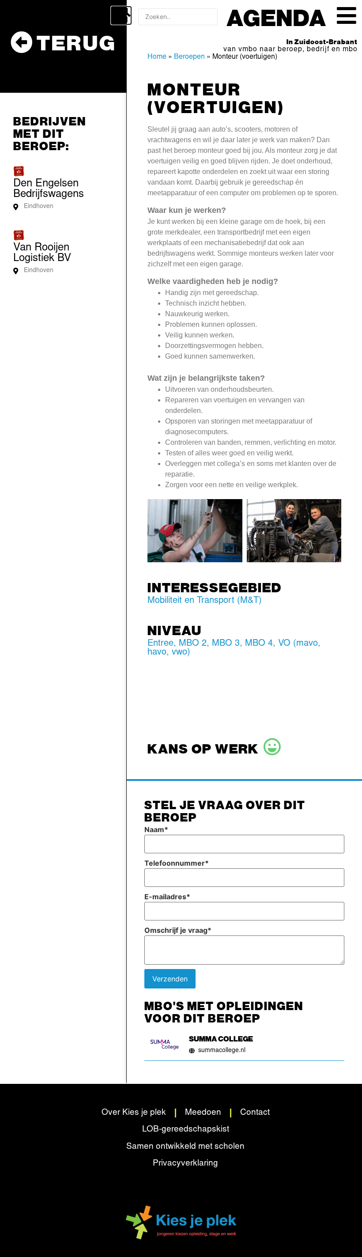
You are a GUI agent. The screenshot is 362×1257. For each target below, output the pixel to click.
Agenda (276, 16)
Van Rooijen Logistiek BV (42, 253)
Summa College (221, 1038)
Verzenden (170, 978)
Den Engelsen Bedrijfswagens (48, 189)
